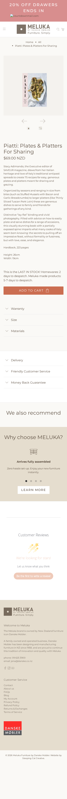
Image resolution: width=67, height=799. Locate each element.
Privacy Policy (12, 702)
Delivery (17, 360)
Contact (8, 685)
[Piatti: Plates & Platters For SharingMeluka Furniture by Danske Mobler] (33, 86)
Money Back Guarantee (28, 382)
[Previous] (24, 121)
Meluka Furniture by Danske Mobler (31, 755)
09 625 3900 (18, 657)
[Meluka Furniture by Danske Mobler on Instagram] (9, 668)
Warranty (17, 308)
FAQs (7, 692)
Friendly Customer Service (30, 371)
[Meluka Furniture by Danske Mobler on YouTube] (12, 668)
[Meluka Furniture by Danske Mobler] (33, 29)
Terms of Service (13, 712)
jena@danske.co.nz (21, 661)
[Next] (42, 121)
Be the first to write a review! (33, 576)
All (39, 42)
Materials (17, 331)
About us (9, 688)
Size (14, 320)
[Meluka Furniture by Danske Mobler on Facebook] (5, 668)
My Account (10, 698)
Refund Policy (11, 705)
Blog (6, 695)
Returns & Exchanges (15, 708)
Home (29, 42)
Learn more (33, 490)
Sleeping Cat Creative (33, 758)
